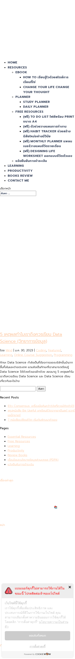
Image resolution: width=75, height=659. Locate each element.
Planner (22, 97)
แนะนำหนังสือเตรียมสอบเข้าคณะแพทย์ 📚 (33, 507)
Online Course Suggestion (33, 355)
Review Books (17, 455)
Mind (9, 350)
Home (12, 62)
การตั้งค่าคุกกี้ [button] (37, 646)
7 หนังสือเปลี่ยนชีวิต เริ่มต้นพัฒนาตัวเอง (32, 420)
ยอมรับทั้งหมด (37, 636)
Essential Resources (22, 437)
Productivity (20, 170)
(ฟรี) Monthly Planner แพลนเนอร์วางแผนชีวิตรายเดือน (47, 144)
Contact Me (18, 180)
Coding (41, 350)
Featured (54, 350)
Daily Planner (35, 106)
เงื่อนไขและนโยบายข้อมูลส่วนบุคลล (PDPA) (33, 460)
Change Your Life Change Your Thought (46, 89)
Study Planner (36, 102)
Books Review (20, 175)
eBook (21, 72)
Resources (17, 67)
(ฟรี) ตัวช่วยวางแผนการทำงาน (45, 126)
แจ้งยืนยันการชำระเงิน (31, 161)
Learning (16, 165)
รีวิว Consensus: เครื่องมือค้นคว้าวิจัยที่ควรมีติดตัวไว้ (41, 406)
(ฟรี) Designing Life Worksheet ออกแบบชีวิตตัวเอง (47, 153)
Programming (63, 355)
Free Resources (29, 111)
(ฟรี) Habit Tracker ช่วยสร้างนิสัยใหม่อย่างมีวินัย (47, 134)
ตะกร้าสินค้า (15, 561)
